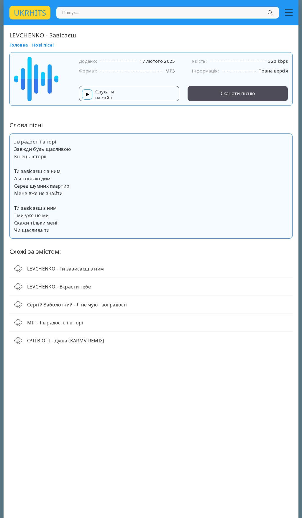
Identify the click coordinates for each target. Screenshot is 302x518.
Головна (18, 45)
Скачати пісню (238, 93)
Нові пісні (43, 45)
